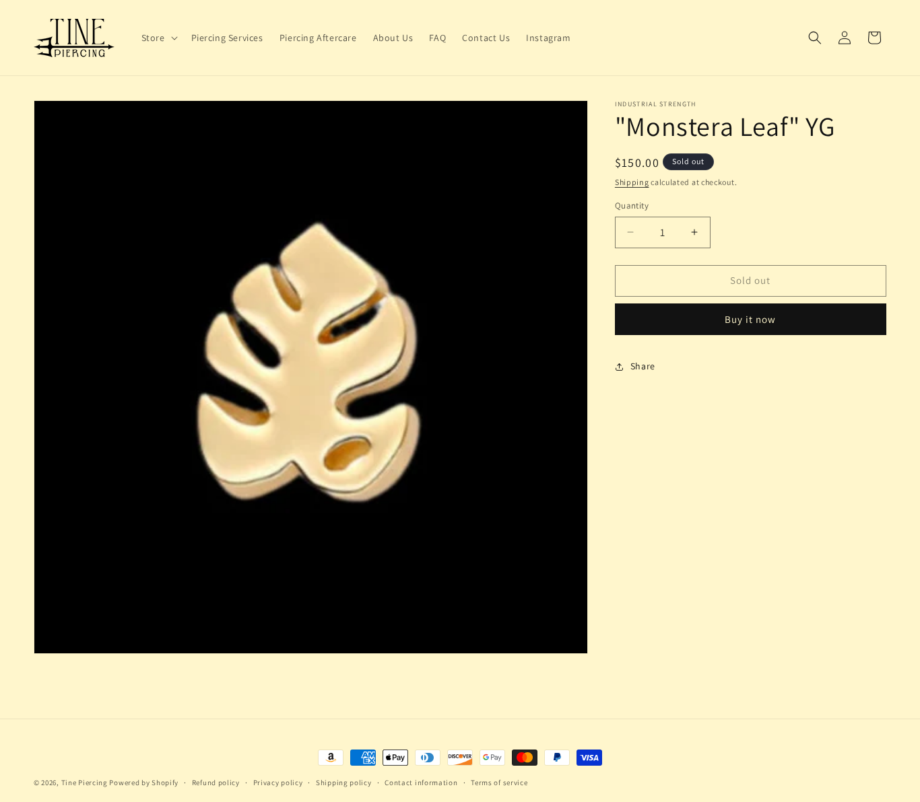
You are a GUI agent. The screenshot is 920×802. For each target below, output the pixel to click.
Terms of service (499, 782)
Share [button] (642, 366)
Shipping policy (344, 782)
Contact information (421, 782)
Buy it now (750, 319)
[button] (158, 38)
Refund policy (216, 782)
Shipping (632, 182)
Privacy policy (278, 782)
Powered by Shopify (143, 782)
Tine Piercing (84, 782)
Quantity (632, 205)
